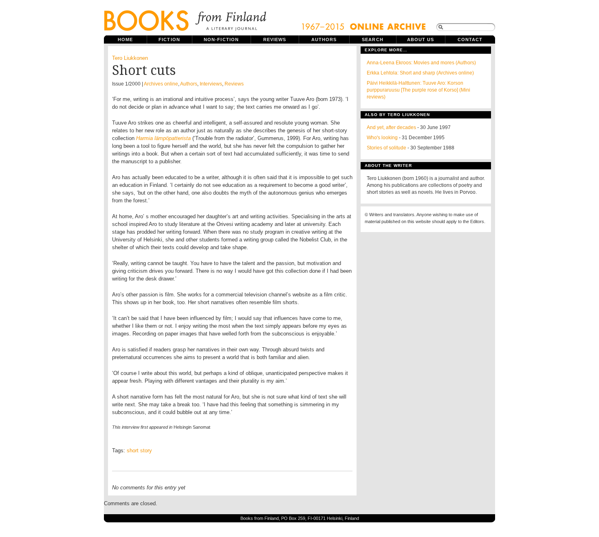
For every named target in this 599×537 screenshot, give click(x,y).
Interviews (211, 84)
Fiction (169, 39)
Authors (324, 39)
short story (139, 450)
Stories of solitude (386, 148)
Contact (470, 39)
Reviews (274, 39)
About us (420, 39)
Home (125, 39)
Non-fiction (221, 39)
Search (372, 39)
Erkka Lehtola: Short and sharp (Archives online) (420, 73)
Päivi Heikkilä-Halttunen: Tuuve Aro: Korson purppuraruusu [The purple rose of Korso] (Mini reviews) (418, 90)
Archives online (161, 84)
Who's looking (382, 137)
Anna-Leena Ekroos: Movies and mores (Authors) (421, 63)
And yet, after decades (391, 127)
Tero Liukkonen (130, 58)
